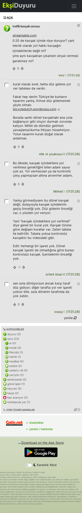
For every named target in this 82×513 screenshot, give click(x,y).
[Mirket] (64, 191)
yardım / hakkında (41, 429)
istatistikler (36, 422)
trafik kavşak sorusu (26, 26)
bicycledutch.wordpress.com (34, 109)
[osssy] (64, 312)
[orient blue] (63, 274)
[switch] (28, 465)
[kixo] (65, 75)
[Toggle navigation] (74, 6)
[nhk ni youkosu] (63, 154)
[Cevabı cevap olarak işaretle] (7, 84)
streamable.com (25, 35)
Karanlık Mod (46, 465)
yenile (69, 318)
